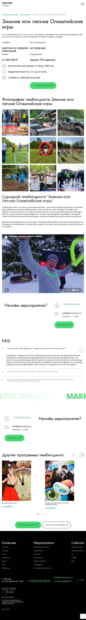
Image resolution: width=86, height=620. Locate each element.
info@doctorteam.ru (71, 313)
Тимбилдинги (38, 564)
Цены (4, 554)
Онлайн (73, 558)
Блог (3, 564)
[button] (74, 454)
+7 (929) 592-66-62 (71, 304)
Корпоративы (38, 558)
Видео (4, 561)
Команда (5, 551)
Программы (25, 15)
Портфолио (6, 558)
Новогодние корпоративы (43, 568)
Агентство (5, 547)
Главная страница (10, 15)
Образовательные (77, 551)
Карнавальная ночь (9, 503)
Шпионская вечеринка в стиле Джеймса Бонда (57, 503)
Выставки (37, 554)
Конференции (38, 551)
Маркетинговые (76, 547)
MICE (73, 561)
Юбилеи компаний (40, 561)
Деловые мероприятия (41, 547)
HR (72, 554)
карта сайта (6, 609)
